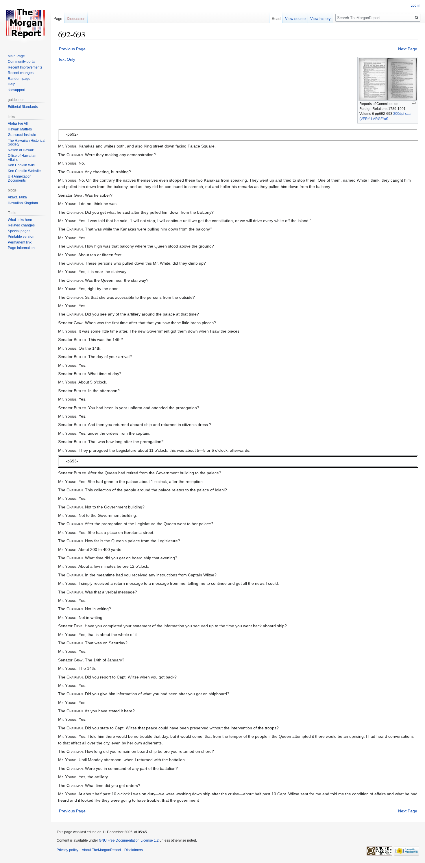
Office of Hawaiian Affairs (22, 158)
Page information (21, 248)
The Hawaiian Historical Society (26, 143)
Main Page (16, 56)
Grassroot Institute (22, 135)
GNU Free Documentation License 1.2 (129, 840)
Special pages (19, 231)
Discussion (76, 18)
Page (57, 18)
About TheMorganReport (101, 850)
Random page (19, 79)
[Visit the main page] (25, 23)
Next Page (407, 49)
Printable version (21, 237)
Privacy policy (67, 850)
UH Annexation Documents (20, 178)
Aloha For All (18, 123)
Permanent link (20, 242)
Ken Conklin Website (24, 171)
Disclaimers (133, 850)
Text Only (66, 59)
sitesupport (16, 90)
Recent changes (21, 73)
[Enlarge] (414, 103)
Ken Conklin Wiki (21, 165)
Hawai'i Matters (20, 129)
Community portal (22, 62)
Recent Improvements (25, 67)
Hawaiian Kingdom (23, 203)
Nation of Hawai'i (21, 150)
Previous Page (72, 49)
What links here (20, 220)
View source (295, 18)
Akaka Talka (17, 197)
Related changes (21, 225)
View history (320, 18)
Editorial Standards (23, 107)
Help (11, 84)
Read (276, 18)
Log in (415, 5)
